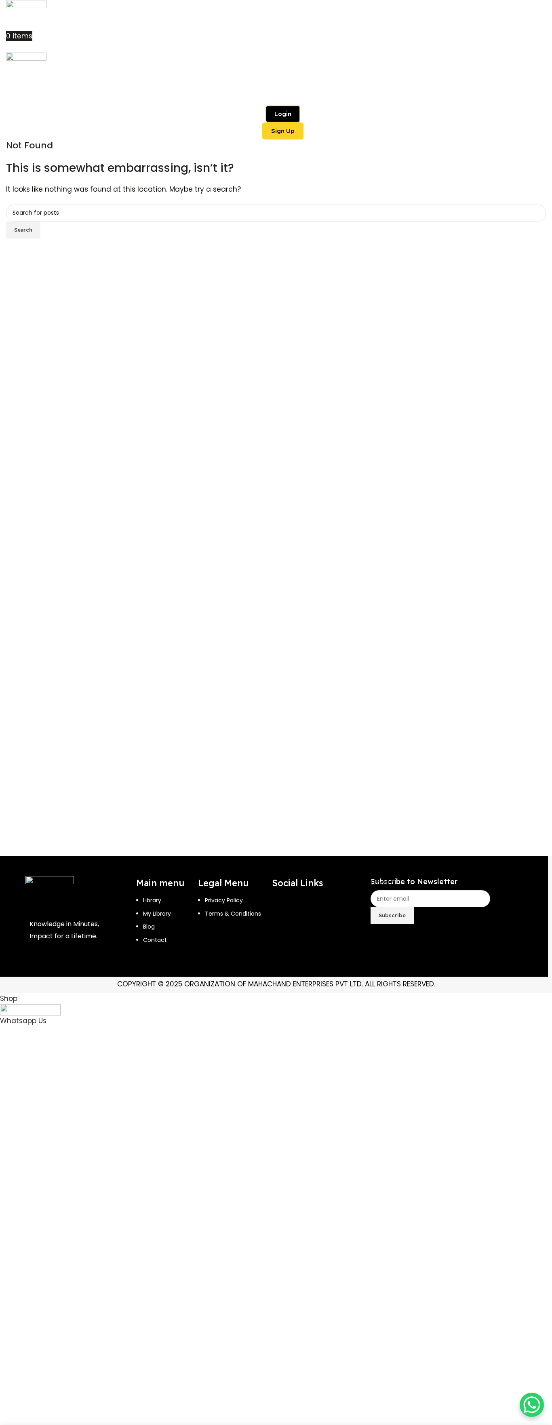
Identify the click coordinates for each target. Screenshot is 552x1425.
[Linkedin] (282, 930)
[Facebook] (282, 906)
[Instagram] (308, 906)
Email (382, 882)
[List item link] (167, 930)
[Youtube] (334, 906)
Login (282, 114)
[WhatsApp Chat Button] (532, 1405)
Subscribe (392, 915)
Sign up (283, 131)
